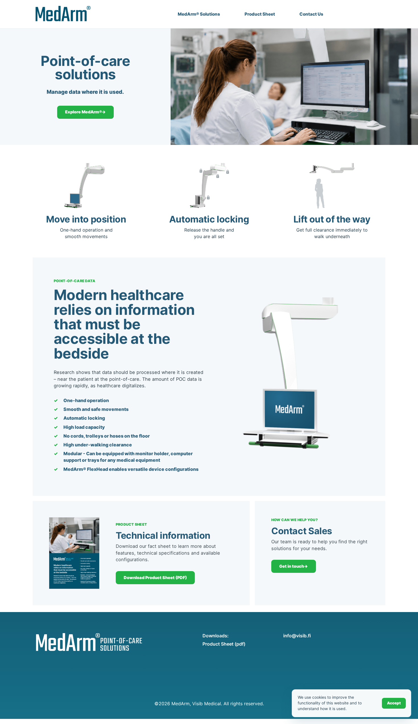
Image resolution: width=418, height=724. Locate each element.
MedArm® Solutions (199, 14)
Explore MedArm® (85, 111)
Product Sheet (260, 14)
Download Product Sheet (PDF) (155, 577)
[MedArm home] (62, 14)
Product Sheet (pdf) (223, 644)
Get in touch (293, 566)
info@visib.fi (297, 635)
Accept (394, 703)
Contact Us (311, 14)
